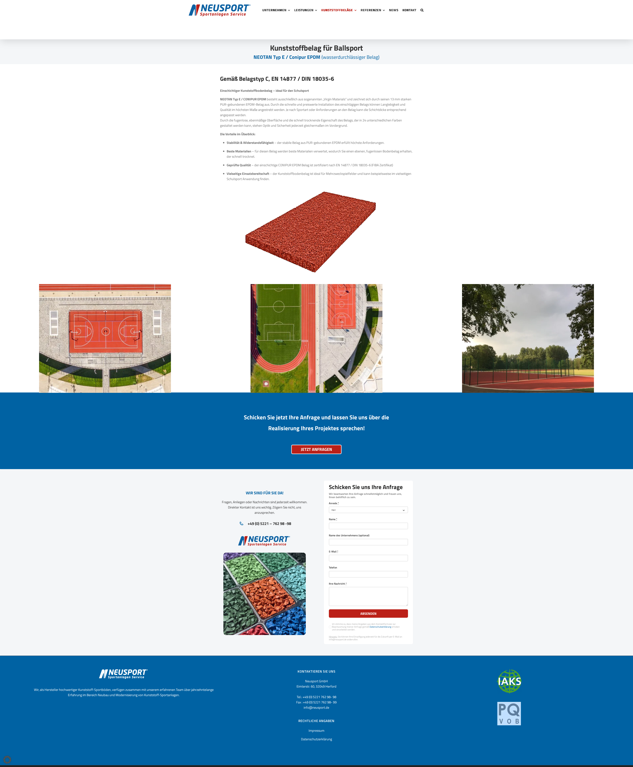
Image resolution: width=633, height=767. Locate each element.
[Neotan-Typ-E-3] (528, 286)
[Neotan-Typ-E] (310, 193)
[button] (422, 10)
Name (333, 519)
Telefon (333, 567)
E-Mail (333, 551)
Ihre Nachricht (338, 583)
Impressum (316, 730)
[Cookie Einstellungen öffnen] (7, 762)
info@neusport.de (316, 707)
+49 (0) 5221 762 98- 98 (319, 696)
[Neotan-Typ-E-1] (105, 286)
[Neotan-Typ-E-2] (316, 286)
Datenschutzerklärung (380, 626)
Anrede (334, 503)
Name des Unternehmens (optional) (349, 535)
